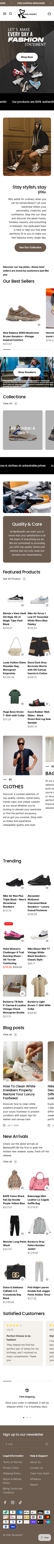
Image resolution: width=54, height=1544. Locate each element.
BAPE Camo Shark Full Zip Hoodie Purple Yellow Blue (14, 1200)
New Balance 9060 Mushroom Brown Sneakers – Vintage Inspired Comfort (21, 336)
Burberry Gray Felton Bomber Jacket (36, 1245)
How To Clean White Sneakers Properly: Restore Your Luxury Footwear (19, 1092)
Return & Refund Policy (12, 1481)
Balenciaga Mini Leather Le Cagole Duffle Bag (38, 1200)
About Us (35, 1462)
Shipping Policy (12, 1473)
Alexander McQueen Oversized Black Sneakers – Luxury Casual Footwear (38, 903)
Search (34, 1484)
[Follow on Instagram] (13, 1502)
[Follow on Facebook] (5, 1502)
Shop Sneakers (27, 372)
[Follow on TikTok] (20, 1502)
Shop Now (27, 56)
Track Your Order (40, 1473)
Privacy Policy (11, 1467)
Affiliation (35, 1479)
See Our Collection (30, 247)
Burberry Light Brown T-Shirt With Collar (39, 1005)
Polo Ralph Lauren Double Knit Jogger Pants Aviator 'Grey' (39, 1291)
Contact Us (36, 1467)
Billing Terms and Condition (12, 1490)
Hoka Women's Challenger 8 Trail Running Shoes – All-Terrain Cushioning (13, 956)
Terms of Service (12, 1462)
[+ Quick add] (39, 324)
